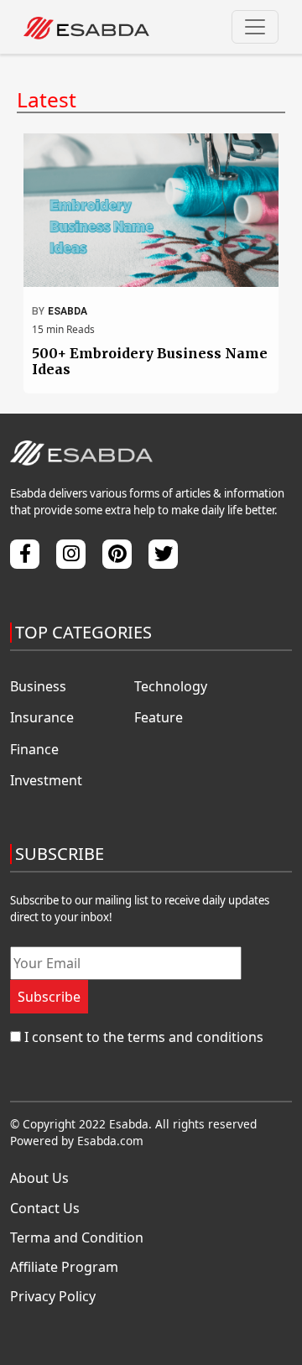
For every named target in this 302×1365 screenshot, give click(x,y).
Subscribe (49, 996)
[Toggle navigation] (255, 27)
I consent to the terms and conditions (143, 1037)
